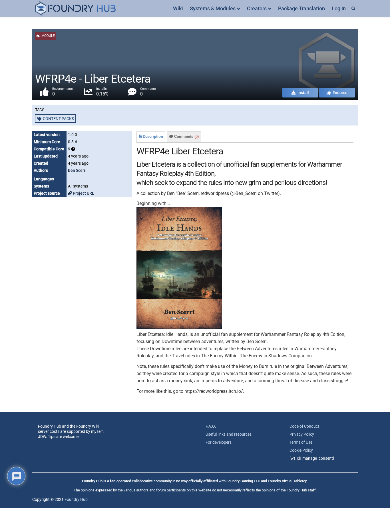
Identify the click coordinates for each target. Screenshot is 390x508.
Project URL (83, 193)
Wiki (178, 8)
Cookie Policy (301, 450)
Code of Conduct (304, 426)
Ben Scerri (77, 170)
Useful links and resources (229, 434)
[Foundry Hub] (75, 8)
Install (303, 92)
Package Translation (301, 8)
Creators (257, 8)
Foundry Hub (76, 499)
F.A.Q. (211, 426)
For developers (219, 442)
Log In (339, 8)
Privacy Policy (302, 434)
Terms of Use (301, 442)
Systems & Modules (213, 8)
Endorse (339, 92)
